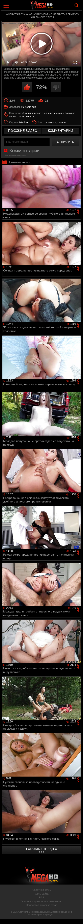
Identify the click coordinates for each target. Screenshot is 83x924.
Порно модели (26, 116)
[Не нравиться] (56, 87)
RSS (41, 897)
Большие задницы (53, 113)
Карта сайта (41, 893)
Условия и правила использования (41, 901)
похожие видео (22, 130)
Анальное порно (31, 113)
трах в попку (50, 122)
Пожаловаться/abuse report (41, 905)
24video (23, 122)
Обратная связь (41, 890)
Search (77, 5)
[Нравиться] (27, 87)
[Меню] (6, 6)
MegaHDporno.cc (52, 7)
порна (62, 122)
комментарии (60, 130)
